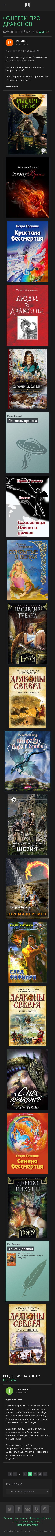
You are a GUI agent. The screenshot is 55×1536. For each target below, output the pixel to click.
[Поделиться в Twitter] (10, 1509)
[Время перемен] (27, 888)
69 (35, 1473)
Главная (7, 1518)
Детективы (35, 1518)
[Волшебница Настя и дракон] (27, 506)
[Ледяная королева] (27, 760)
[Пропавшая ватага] (27, 697)
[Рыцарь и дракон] (27, 123)
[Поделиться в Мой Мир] (45, 1509)
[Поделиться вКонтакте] (27, 1509)
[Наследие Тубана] (27, 633)
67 (25, 1473)
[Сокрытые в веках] (27, 569)
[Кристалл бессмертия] (27, 251)
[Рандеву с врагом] (27, 187)
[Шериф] (27, 824)
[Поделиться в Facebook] (18, 1509)
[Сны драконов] (27, 1079)
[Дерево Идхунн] (27, 1207)
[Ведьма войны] (27, 1015)
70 (40, 1473)
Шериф (44, 31)
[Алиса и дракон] (27, 1270)
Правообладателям (27, 1524)
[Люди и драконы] (27, 315)
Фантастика (20, 1518)
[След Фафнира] (27, 952)
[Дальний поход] (27, 1334)
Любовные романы (30, 1521)
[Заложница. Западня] (27, 378)
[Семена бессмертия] (27, 1143)
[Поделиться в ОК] (36, 1509)
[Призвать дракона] (27, 442)
